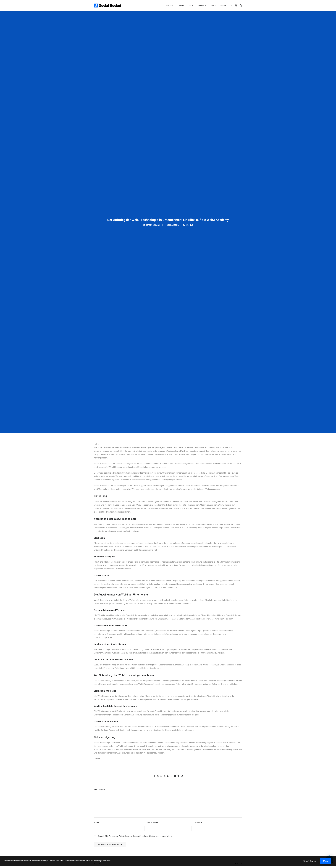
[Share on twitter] (157, 776)
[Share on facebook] (154, 776)
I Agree (325, 861)
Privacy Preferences (309, 861)
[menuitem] (170, 5)
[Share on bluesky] (174, 776)
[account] (235, 5)
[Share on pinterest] (164, 776)
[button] (231, 5)
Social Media (173, 225)
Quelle (97, 759)
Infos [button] (212, 5)
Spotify (181, 5)
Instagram (170, 5)
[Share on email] (181, 776)
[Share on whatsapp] (171, 776)
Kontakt (223, 5)
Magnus (189, 225)
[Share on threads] (161, 776)
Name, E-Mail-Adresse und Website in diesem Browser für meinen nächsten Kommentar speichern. (135, 836)
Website (198, 823)
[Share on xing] (178, 776)
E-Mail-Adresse (152, 823)
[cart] (240, 5)
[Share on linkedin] (168, 776)
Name (97, 823)
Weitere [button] (201, 5)
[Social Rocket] (107, 5)
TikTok (191, 5)
